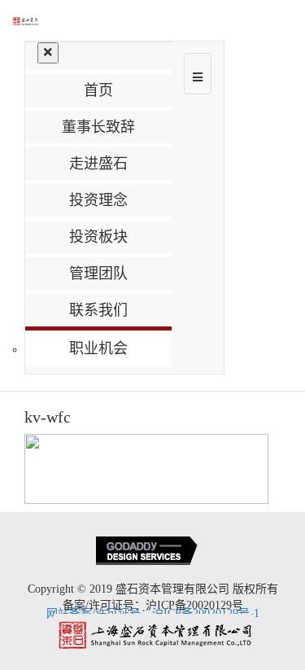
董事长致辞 (98, 127)
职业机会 (98, 348)
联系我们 (98, 310)
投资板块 (98, 237)
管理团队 (98, 273)
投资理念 (98, 200)
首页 (98, 90)
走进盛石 (98, 163)
